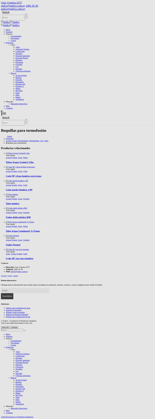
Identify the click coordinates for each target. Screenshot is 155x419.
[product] (80, 249)
